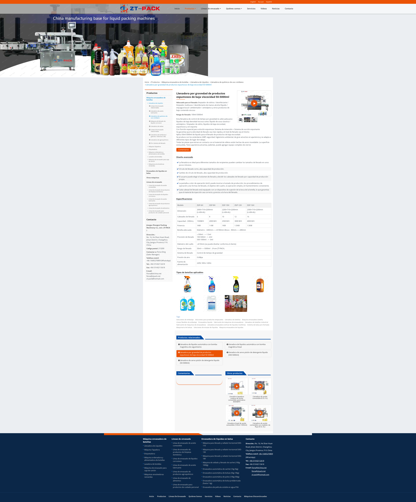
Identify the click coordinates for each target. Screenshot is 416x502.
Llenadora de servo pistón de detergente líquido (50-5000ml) (199, 361)
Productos (155, 82)
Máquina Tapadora (155, 146)
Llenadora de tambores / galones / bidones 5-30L (159, 135)
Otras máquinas (152, 177)
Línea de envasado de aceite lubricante (158, 200)
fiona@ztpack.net (153, 276)
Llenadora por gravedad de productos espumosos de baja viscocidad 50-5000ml (197, 353)
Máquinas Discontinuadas (255, 496)
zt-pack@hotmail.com (155, 279)
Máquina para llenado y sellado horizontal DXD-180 (222, 457)
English (253, 2)
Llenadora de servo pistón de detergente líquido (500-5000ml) (248, 353)
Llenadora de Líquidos (200, 82)
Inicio (177, 8)
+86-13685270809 (153, 260)
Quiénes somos (195, 496)
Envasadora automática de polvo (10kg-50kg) (221, 477)
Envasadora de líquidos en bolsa (156, 172)
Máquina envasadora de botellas (175, 82)
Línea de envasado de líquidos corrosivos (158, 195)
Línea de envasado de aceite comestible (158, 186)
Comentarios (183, 149)
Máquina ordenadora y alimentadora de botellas (157, 153)
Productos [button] (189, 8)
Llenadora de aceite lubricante (157, 112)
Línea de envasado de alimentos (159, 208)
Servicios (251, 8)
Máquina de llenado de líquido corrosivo (158, 122)
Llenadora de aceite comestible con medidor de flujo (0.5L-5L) (260, 425)
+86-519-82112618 (157, 264)
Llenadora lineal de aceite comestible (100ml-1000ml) (236, 424)
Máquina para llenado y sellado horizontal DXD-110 (222, 444)
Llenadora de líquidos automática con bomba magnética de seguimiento (198, 345)
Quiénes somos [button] (233, 8)
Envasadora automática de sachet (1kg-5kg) (220, 469)
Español (269, 2)
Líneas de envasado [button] (210, 8)
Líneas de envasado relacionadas (157, 107)
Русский (261, 2)
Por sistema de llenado (158, 143)
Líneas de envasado (154, 182)
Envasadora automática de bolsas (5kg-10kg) (221, 473)
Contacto (289, 8)
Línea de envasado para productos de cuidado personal (159, 212)
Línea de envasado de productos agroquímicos (159, 204)
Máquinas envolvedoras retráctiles (156, 165)
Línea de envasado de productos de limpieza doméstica (159, 191)
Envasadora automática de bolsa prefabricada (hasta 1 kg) (221, 481)
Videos (264, 8)
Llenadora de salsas (157, 126)
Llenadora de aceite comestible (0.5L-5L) (260, 397)
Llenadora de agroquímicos (159, 140)
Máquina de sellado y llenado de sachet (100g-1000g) (221, 463)
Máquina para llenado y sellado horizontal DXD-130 (222, 450)
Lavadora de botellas (155, 157)
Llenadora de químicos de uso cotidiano (227, 82)
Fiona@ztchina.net (153, 273)
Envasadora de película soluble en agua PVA (221, 487)
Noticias (276, 8)
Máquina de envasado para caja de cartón (159, 160)
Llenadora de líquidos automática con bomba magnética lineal (247, 345)
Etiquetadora (153, 149)
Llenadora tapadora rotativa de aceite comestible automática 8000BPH (236, 399)
